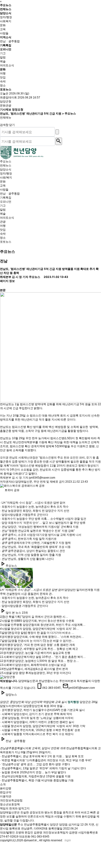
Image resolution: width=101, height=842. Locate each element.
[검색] (57, 131)
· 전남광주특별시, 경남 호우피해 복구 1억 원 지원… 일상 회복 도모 (42, 756)
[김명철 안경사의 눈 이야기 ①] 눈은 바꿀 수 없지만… (37, 640)
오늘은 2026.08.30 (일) (14, 93)
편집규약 (5, 792)
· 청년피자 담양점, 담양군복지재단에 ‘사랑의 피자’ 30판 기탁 (42, 726)
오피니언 (6, 49)
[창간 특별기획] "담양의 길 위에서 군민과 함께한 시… (34, 616)
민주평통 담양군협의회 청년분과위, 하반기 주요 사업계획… (42, 624)
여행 (3, 73)
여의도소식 (7, 65)
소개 (3, 784)
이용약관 (5, 796)
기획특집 (5, 45)
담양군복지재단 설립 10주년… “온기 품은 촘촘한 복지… (43, 657)
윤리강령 (5, 788)
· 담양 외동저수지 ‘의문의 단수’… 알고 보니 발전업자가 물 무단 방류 (42, 522)
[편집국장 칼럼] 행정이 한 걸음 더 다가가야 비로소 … (37, 632)
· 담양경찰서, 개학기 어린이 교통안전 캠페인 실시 (37, 722)
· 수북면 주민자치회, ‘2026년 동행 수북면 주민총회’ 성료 (40, 730)
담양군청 (5, 101)
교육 (3, 29)
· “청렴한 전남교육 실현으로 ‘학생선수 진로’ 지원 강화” (37, 530)
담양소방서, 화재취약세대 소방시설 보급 (33, 665)
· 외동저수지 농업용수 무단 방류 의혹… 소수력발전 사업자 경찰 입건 (43, 518)
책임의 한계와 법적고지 (15, 808)
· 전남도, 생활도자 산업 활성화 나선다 (27, 559)
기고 (3, 53)
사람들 (4, 33)
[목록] (4, 284)
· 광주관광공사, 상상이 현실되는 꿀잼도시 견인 (32, 551)
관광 (3, 221)
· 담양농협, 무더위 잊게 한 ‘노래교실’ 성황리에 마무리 (37, 718)
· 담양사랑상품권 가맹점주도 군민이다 (24, 514)
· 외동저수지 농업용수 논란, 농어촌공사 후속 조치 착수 (34, 506)
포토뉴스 (5, 89)
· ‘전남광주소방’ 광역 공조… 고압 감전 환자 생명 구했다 (35, 764)
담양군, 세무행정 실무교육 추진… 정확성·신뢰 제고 (39, 649)
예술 (3, 61)
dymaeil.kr (30, 840)
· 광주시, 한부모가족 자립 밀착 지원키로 (28, 538)
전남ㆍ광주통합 (10, 41)
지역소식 (6, 37)
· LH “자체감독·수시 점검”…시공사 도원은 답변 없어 (32, 502)
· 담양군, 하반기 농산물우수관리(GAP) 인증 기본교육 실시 (42, 710)
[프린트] (4, 276)
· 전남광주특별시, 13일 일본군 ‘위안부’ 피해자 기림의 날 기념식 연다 (43, 768)
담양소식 (6, 13)
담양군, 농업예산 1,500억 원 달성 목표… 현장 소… (39, 661)
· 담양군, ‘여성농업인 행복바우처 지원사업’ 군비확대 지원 (39, 526)
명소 (3, 85)
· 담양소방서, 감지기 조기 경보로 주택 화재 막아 (36, 714)
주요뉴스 (5, 5)
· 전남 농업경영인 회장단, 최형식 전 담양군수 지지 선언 (34, 510)
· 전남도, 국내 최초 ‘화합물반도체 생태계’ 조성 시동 (35, 547)
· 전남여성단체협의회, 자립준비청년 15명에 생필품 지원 (35, 776)
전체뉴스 (5, 9)
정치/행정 (6, 17)
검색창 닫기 (8, 125)
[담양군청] (21, 152)
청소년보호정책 (10, 804)
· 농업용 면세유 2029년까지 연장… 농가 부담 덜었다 (33, 772)
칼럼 (3, 57)
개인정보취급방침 (11, 800)
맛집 (3, 77)
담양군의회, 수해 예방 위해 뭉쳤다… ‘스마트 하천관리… (42, 636)
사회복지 (5, 21)
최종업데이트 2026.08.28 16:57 (20, 97)
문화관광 (5, 105)
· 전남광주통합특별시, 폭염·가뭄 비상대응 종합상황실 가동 (37, 780)
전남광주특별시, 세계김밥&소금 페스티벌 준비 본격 (34, 669)
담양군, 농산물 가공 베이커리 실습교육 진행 (35, 653)
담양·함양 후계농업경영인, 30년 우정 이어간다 (35, 673)
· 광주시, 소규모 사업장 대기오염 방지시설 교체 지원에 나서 (40, 534)
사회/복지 (6, 177)
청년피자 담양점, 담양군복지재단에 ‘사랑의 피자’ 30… (39, 628)
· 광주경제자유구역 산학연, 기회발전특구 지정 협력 (35, 542)
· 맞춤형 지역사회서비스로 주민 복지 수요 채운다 (37, 734)
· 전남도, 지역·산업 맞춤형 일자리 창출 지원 (30, 555)
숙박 (3, 81)
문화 (3, 25)
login (68, 840)
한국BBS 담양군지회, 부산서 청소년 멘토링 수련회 (37, 620)
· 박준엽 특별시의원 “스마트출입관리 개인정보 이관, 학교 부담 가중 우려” (46, 760)
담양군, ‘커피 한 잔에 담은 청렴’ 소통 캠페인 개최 (37, 644)
